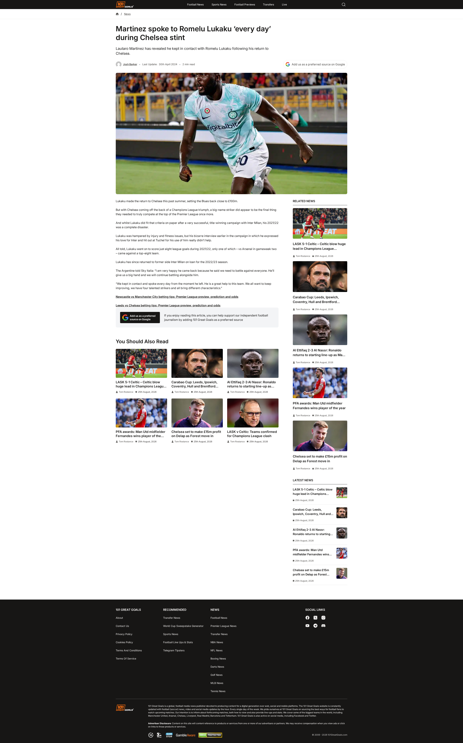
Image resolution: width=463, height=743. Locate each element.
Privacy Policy (124, 634)
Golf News (216, 674)
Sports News (219, 4)
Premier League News (223, 625)
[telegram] (315, 625)
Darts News (217, 666)
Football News (195, 4)
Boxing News (218, 658)
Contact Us (122, 625)
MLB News (217, 682)
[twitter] (315, 617)
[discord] (323, 625)
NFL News (216, 650)
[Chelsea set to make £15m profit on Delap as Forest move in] (197, 412)
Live (284, 4)
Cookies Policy (124, 642)
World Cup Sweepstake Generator (183, 625)
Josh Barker (130, 64)
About (119, 617)
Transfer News (171, 617)
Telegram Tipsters (173, 650)
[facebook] (307, 617)
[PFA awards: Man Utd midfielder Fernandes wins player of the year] (141, 412)
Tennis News (218, 691)
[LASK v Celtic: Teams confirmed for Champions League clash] (253, 412)
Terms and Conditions (129, 650)
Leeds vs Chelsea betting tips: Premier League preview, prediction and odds (168, 305)
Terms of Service (126, 658)
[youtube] (307, 625)
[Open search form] (343, 4)
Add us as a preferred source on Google (318, 64)
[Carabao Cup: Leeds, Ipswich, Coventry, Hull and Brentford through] (197, 363)
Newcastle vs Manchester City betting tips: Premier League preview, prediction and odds (177, 297)
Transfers (268, 4)
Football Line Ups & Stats (178, 642)
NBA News (217, 642)
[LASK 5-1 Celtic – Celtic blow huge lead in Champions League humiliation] (141, 363)
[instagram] (323, 617)
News (127, 13)
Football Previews (244, 4)
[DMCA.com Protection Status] (210, 736)
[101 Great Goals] (127, 721)
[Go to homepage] (125, 4)
